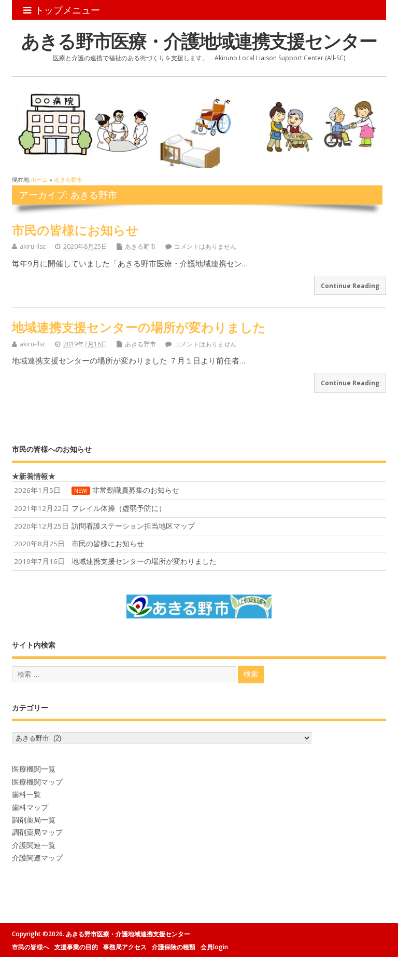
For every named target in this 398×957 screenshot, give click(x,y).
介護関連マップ (37, 857)
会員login (214, 946)
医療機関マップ (37, 782)
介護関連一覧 (33, 845)
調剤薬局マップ (37, 832)
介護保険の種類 (173, 946)
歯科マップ (30, 807)
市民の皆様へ (30, 946)
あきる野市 (140, 246)
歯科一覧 (26, 794)
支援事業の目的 (76, 946)
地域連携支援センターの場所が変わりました (139, 326)
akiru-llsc (33, 246)
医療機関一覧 (33, 769)
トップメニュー (67, 10)
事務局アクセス (125, 946)
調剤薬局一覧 (33, 820)
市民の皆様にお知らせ (75, 229)
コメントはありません (205, 246)
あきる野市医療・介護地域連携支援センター (199, 40)
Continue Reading (350, 285)
